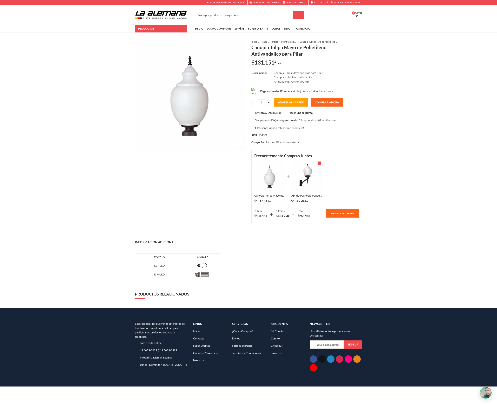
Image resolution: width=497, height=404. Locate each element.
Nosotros (198, 360)
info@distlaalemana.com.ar (156, 357)
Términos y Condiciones (246, 353)
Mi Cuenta (277, 331)
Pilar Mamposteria (289, 41)
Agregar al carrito (342, 213)
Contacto (198, 338)
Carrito (275, 338)
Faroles (274, 41)
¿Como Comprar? (242, 331)
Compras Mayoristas (205, 353)
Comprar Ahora (327, 102)
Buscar (298, 15)
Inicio (254, 41)
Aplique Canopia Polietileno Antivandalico (317, 195)
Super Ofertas (201, 345)
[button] (486, 393)
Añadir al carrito (291, 102)
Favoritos (276, 353)
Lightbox (238, 144)
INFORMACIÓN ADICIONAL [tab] (155, 242)
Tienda (263, 41)
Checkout (276, 345)
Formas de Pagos (242, 345)
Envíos (236, 338)
